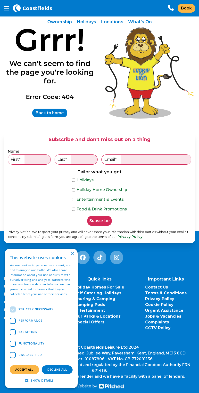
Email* (110, 159)
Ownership (59, 21)
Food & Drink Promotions (101, 209)
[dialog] (41, 318)
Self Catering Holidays (98, 293)
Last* (62, 159)
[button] (41, 380)
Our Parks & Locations (98, 316)
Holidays (86, 21)
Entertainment (90, 310)
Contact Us (156, 287)
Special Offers (89, 322)
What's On (140, 21)
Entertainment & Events (100, 199)
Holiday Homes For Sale (99, 287)
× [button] (72, 254)
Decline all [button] (57, 370)
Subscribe (99, 220)
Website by (86, 386)
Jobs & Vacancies (163, 316)
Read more (17, 299)
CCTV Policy (158, 328)
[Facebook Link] (83, 257)
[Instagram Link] (116, 257)
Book (186, 8)
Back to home (50, 113)
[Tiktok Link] (99, 257)
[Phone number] (171, 8)
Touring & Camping (95, 299)
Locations (112, 21)
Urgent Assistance (164, 310)
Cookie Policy (159, 304)
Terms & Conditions (166, 293)
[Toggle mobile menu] (6, 8)
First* (16, 159)
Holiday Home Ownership (101, 189)
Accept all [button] (24, 370)
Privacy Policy (129, 236)
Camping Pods (90, 304)
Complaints (157, 322)
